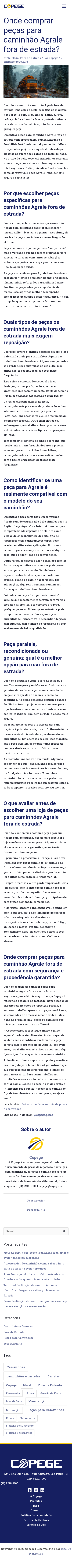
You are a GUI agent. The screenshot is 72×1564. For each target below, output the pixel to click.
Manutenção (37, 1401)
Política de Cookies (36, 1520)
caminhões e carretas (23, 1376)
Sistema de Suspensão (20, 1425)
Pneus (10, 1418)
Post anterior (36, 1200)
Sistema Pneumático (19, 1432)
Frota (30, 1393)
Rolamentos (27, 1418)
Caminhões (16, 1367)
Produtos (36, 1501)
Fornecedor (13, 1393)
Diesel (27, 1385)
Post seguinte (36, 1209)
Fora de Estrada (30, 58)
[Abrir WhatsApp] (63, 1555)
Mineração (13, 1410)
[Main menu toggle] (64, 6)
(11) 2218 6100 (9, 1483)
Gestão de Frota (50, 1393)
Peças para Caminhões (18, 1337)
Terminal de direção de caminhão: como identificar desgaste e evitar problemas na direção (31, 1290)
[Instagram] (36, 1490)
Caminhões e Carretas (18, 1326)
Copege (11, 1385)
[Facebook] (30, 1490)
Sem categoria (12, 1343)
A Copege (36, 1496)
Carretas (54, 1376)
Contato (36, 1510)
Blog (36, 1505)
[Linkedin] (42, 1490)
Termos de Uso (36, 1524)
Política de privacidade (36, 1515)
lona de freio (14, 1401)
